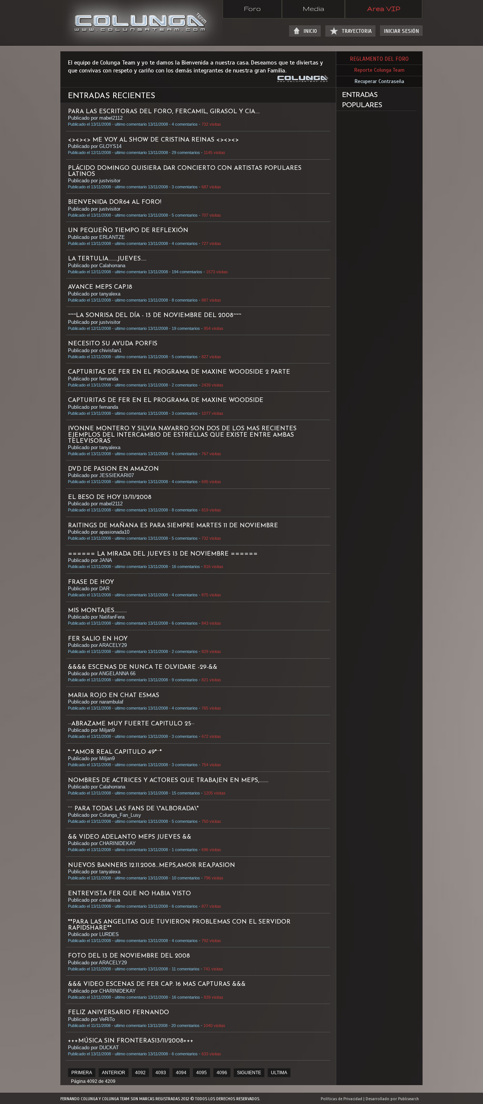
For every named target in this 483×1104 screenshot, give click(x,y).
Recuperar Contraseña (379, 81)
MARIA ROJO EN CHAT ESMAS (113, 696)
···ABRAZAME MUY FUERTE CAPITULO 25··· (131, 724)
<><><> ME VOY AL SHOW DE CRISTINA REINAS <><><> (153, 140)
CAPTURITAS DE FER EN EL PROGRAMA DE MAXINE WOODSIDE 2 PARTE (179, 372)
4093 (160, 1072)
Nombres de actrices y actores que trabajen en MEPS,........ (168, 781)
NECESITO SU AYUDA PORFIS (112, 344)
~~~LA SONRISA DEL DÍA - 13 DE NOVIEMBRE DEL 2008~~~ (154, 316)
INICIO (310, 31)
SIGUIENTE (249, 1072)
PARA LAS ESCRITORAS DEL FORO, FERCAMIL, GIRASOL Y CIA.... (164, 112)
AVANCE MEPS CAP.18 (100, 287)
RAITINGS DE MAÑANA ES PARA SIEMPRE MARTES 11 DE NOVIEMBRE (173, 526)
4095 (201, 1072)
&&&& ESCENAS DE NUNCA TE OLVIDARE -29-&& (142, 667)
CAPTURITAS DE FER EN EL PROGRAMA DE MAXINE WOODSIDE (165, 400)
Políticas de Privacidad (341, 1098)
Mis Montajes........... (97, 611)
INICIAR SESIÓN (401, 31)
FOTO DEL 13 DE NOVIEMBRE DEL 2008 (129, 956)
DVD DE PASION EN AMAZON (113, 469)
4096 (222, 1072)
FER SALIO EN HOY (98, 639)
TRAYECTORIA (357, 31)
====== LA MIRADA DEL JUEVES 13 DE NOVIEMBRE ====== (163, 554)
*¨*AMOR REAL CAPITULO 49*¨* (115, 752)
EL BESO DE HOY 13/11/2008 (109, 497)
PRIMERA (81, 1072)
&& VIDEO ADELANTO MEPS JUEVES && (129, 837)
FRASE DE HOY (91, 582)
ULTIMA (279, 1072)
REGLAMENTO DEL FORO (379, 58)
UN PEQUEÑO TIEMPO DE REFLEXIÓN (128, 231)
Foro (252, 8)
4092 (140, 1072)
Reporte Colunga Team (379, 70)
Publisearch (408, 1098)
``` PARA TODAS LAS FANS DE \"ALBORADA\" (133, 809)
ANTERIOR (113, 1072)
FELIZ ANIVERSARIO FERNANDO (118, 1013)
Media (313, 8)
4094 (181, 1072)
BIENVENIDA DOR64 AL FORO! (114, 202)
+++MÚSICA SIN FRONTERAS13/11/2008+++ (131, 1041)
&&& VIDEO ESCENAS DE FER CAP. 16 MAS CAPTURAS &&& (157, 984)
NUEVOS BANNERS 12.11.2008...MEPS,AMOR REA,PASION (151, 865)
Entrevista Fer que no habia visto (129, 894)
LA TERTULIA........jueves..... (107, 259)
